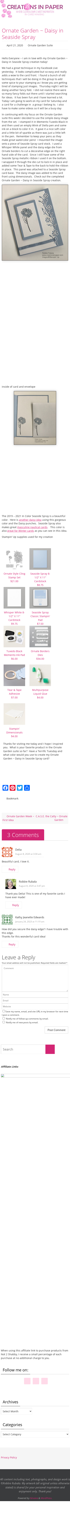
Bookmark (12, 797)
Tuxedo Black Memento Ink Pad (14, 654)
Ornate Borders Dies (40, 654)
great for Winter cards (20, 530)
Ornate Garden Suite (40, 45)
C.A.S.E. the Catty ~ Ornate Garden (51, 816)
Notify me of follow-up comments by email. (27, 1017)
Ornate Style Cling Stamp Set (14, 576)
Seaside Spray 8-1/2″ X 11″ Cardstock (40, 578)
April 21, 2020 (15, 45)
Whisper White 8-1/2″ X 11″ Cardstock (14, 617)
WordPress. (46, 1496)
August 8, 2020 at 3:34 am (28, 852)
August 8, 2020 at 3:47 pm (32, 884)
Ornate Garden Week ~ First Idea (18, 816)
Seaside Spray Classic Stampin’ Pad (40, 617)
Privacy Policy (9, 1456)
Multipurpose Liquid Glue (40, 692)
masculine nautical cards (32, 526)
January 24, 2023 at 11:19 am (29, 919)
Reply (12, 867)
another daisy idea (30, 519)
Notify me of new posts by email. (22, 1020)
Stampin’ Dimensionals (14, 731)
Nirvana (34, 1496)
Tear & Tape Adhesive (14, 692)
